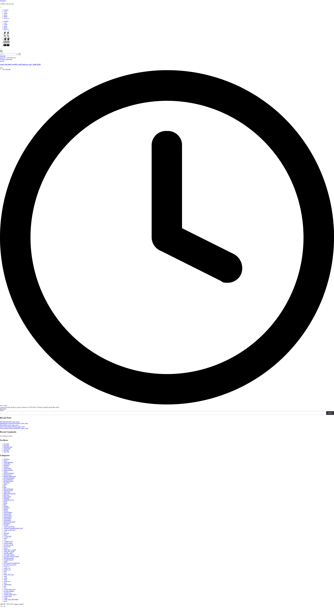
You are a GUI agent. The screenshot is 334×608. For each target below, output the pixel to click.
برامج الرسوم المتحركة (10, 564)
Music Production (8, 489)
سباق (5, 583)
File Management (8, 481)
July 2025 (6, 450)
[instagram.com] (6, 43)
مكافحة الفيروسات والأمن (10, 599)
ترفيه (5, 573)
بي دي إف (6, 566)
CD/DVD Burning (8, 473)
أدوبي (5, 531)
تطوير (5, 576)
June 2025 (6, 451)
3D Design (6, 459)
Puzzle (5, 501)
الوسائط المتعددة (8, 559)
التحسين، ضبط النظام (9, 549)
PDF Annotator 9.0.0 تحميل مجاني (9, 421)
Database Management (9, 476)
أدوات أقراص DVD (8, 526)
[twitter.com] (6, 37)
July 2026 (6, 444)
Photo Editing (7, 496)
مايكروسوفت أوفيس (9, 589)
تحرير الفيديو (7, 569)
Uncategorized (7, 517)
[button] (17, 54)
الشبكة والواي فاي (8, 554)
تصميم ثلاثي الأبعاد (8, 574)
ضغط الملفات (7, 584)
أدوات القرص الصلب (9, 530)
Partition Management (9, 493)
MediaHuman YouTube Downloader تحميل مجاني (14, 423)
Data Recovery (7, 475)
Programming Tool (8, 500)
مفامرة (5, 597)
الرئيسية (2, 57)
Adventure (6, 465)
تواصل (5, 579)
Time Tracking (7, 515)
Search (2, 410)
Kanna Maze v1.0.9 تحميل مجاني (9, 425)
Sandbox (5, 506)
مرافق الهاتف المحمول (10, 594)
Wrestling (6, 525)
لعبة (4, 587)
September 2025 (7, 447)
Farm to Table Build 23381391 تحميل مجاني (12, 426)
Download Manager (9, 478)
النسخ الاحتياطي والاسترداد (11, 556)
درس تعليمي (7, 581)
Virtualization (7, 520)
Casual (5, 471)
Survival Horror (7, 512)
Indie (4, 487)
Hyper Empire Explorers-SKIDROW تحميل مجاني (14, 428)
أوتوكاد (5, 535)
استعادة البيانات (7, 543)
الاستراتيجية (6, 546)
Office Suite (6, 492)
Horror (5, 484)
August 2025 (7, 448)
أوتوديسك (6, 533)
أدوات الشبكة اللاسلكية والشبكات (13, 528)
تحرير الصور (6, 568)
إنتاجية (5, 538)
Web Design (6, 523)
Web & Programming (9, 522)
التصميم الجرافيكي (8, 551)
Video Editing (7, 518)
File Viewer (6, 482)
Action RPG (6, 464)
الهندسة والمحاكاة (8, 558)
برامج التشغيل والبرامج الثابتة (11, 563)
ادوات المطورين (8, 541)
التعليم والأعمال (8, 553)
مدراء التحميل (7, 592)
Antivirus (6, 467)
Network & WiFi (8, 490)
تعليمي (5, 578)
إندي (4, 540)
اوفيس (5, 561)
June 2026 (6, 445)
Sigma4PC (3, 0)
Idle (4, 485)
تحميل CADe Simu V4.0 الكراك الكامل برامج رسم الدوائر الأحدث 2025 (20, 64)
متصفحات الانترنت (8, 591)
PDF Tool (6, 495)
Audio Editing (7, 468)
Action (5, 460)
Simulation (6, 507)
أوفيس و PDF (7, 536)
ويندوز (5, 601)
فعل (4, 586)
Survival (5, 511)
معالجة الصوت (7, 596)
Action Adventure (8, 462)
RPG (4, 504)
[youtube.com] (6, 46)
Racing (5, 503)
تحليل (5, 571)
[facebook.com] (6, 34)
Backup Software (8, 470)
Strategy (5, 509)
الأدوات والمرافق (8, 544)
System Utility (7, 514)
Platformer (6, 498)
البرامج (2, 61)
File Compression (8, 479)
